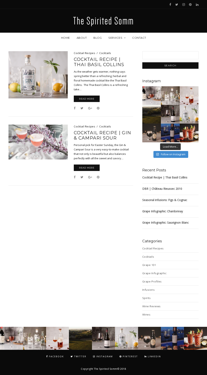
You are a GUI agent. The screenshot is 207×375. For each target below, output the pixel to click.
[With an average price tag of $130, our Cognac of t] (189, 95)
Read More (86, 98)
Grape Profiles (152, 281)
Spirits (146, 298)
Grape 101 (149, 265)
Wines (146, 314)
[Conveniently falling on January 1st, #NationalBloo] (189, 133)
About (82, 37)
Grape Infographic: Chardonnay (162, 211)
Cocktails (105, 53)
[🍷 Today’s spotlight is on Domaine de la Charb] (170, 114)
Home (65, 37)
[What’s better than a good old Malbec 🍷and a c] (170, 133)
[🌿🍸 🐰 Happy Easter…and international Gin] (170, 95)
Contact (139, 37)
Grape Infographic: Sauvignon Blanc (165, 222)
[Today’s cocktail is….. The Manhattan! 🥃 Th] (151, 95)
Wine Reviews (151, 306)
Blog (97, 37)
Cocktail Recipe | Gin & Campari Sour (102, 135)
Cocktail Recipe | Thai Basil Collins (99, 62)
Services (115, 37)
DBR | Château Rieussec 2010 (162, 189)
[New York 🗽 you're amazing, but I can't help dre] (151, 114)
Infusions (148, 290)
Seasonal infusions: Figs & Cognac (164, 200)
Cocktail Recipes (84, 53)
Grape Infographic (154, 273)
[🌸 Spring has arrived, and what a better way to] (189, 114)
